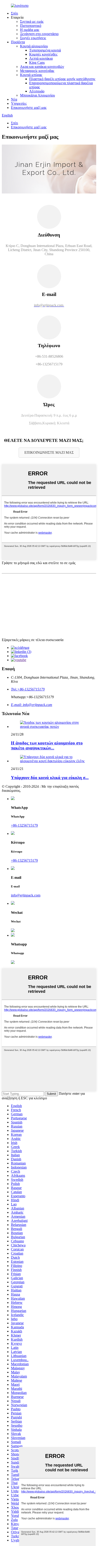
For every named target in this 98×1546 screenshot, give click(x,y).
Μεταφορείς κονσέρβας (37, 71)
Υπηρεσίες (19, 103)
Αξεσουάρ (36, 91)
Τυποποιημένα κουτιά (45, 50)
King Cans (37, 62)
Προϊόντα (18, 42)
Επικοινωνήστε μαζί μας (28, 108)
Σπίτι (14, 13)
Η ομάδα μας (29, 30)
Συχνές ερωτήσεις (33, 38)
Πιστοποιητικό (30, 26)
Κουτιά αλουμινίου (34, 46)
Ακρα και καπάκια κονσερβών (42, 67)
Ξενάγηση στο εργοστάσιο (39, 34)
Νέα (14, 99)
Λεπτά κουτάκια (41, 58)
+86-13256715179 (24, 825)
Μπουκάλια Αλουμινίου (37, 95)
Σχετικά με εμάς (32, 21)
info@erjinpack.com (25, 895)
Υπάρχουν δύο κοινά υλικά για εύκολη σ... (50, 777)
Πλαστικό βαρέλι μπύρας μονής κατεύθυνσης (62, 79)
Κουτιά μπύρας (31, 75)
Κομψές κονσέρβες (43, 54)
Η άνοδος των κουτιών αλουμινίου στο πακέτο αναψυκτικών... (47, 745)
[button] (49, 453)
